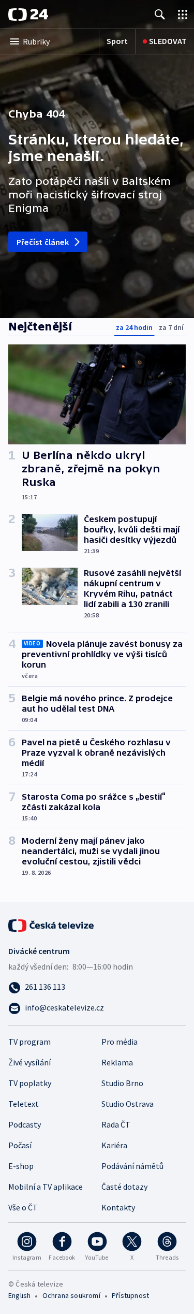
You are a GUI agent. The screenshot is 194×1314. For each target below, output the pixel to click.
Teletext (23, 1104)
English (19, 1295)
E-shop (21, 1166)
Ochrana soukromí (71, 1295)
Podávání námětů (132, 1166)
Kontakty (118, 1207)
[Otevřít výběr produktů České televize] (182, 14)
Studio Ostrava (127, 1104)
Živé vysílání (29, 1062)
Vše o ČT (23, 1207)
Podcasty (24, 1124)
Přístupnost (130, 1295)
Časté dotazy (124, 1186)
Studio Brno (122, 1083)
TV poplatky (29, 1083)
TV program (29, 1041)
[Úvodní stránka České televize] (51, 924)
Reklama (117, 1062)
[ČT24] (28, 14)
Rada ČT (115, 1124)
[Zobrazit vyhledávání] (159, 14)
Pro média (119, 1041)
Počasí (20, 1145)
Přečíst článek (43, 242)
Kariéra (114, 1145)
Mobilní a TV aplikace (45, 1186)
